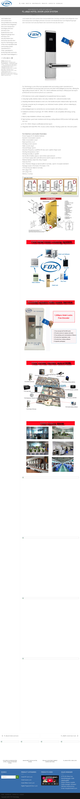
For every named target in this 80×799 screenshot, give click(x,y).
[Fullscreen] (57, 784)
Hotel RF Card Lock (45, 9)
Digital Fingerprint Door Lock (29, 786)
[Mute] (55, 784)
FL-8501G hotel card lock (11, 736)
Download (59, 3)
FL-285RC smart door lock (68, 736)
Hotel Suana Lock (26, 780)
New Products (36, 3)
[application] (50, 780)
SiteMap (22, 794)
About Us (28, 3)
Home (23, 3)
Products (44, 3)
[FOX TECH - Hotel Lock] (9, 3)
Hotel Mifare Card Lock (27, 783)
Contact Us (51, 3)
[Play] (43, 784)
